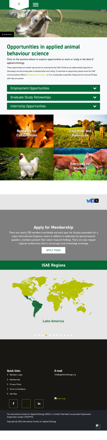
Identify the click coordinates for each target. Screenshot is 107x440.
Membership (15, 379)
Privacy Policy (15, 384)
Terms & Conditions (18, 389)
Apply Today (53, 250)
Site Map (13, 394)
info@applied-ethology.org (36, 74)
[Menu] (37, 4)
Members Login (16, 374)
